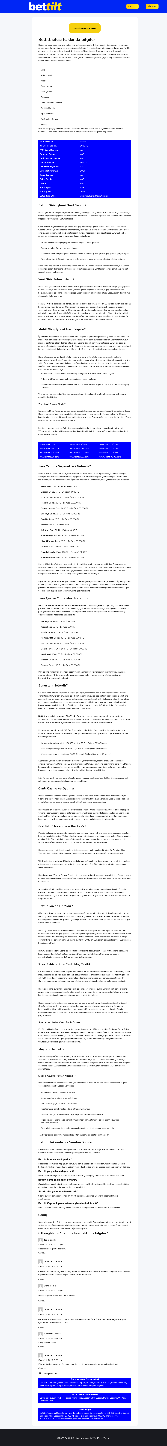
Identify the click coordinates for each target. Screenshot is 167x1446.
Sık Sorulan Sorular (49, 119)
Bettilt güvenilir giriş (85, 28)
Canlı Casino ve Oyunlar (51, 102)
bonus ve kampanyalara (106, 692)
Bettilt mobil (70, 310)
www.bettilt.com (47, 444)
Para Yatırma (46, 86)
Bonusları (45, 97)
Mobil (43, 80)
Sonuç (43, 124)
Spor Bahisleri (47, 113)
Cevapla (42, 1252)
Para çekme (43, 671)
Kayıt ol (132, 6)
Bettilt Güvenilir (48, 108)
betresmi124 (50, 1261)
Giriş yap (152, 6)
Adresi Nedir (46, 75)
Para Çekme (46, 91)
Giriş (43, 69)
